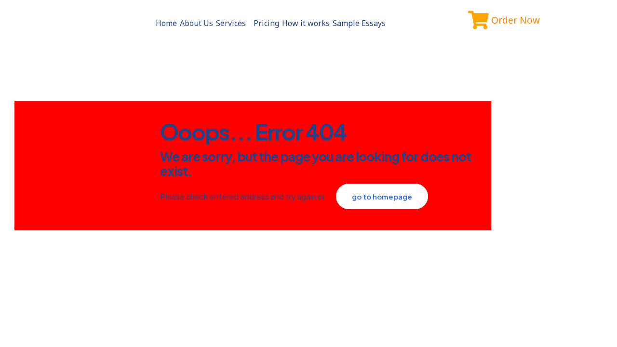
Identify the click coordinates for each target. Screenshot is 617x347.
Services (231, 23)
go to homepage (382, 196)
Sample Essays (359, 23)
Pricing (266, 23)
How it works (306, 23)
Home (166, 23)
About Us (196, 23)
